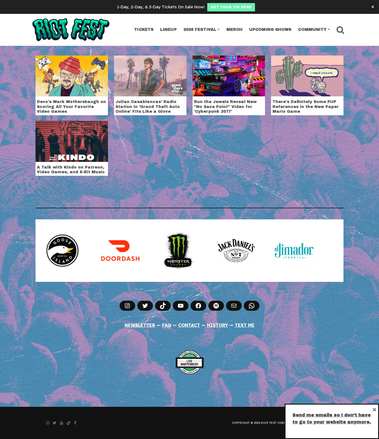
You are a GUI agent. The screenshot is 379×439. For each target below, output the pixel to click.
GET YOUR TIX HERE (231, 7)
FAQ (166, 325)
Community (312, 29)
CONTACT (189, 325)
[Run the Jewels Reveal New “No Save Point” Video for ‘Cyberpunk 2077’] (229, 75)
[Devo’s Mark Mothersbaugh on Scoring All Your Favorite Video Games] (72, 75)
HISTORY (217, 325)
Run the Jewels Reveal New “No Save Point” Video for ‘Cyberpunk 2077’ (225, 107)
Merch (234, 29)
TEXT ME (244, 325)
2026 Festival (199, 29)
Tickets (143, 29)
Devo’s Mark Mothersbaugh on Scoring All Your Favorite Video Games (71, 107)
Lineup (168, 29)
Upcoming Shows (270, 29)
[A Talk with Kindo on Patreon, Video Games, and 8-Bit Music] (72, 141)
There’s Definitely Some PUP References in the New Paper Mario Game (305, 107)
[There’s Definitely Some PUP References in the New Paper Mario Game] (307, 75)
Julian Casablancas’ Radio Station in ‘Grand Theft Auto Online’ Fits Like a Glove (147, 107)
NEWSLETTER (140, 325)
